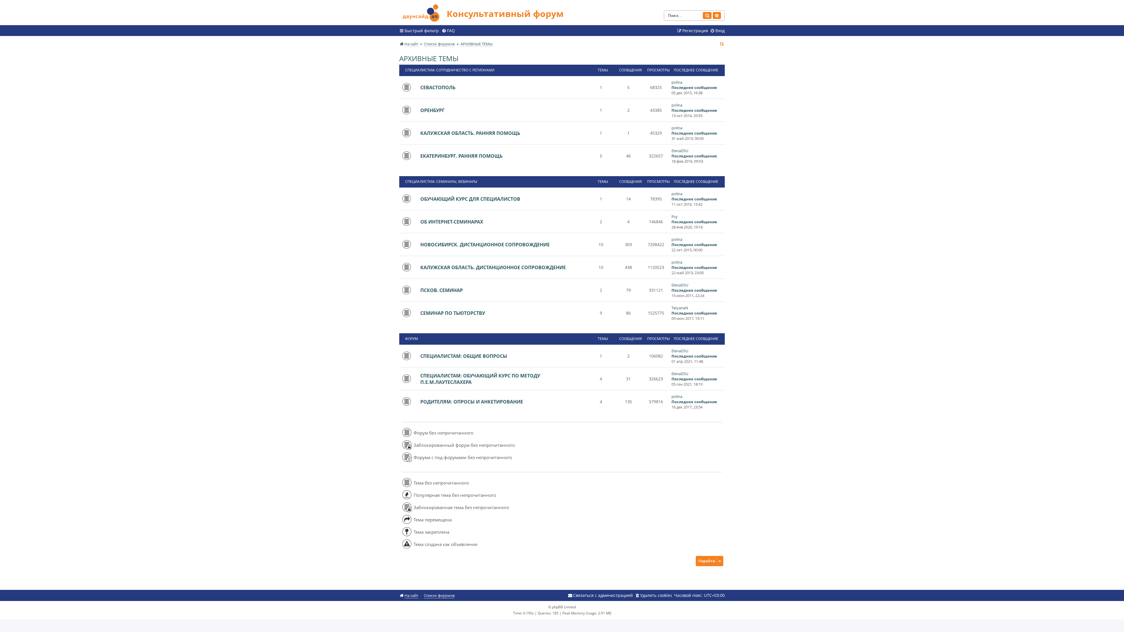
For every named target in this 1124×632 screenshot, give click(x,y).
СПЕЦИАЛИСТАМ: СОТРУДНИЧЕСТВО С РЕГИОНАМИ (449, 70)
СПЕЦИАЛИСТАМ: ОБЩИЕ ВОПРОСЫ (463, 356)
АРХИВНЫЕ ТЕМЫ (428, 58)
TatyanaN (679, 307)
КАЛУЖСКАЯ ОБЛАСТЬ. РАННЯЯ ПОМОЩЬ (470, 133)
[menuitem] (448, 31)
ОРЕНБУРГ (432, 110)
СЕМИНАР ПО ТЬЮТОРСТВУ (452, 313)
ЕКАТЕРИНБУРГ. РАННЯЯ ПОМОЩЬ (461, 156)
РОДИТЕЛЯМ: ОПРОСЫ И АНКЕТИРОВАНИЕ (471, 402)
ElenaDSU (679, 150)
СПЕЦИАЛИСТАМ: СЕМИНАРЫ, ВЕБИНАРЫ (441, 181)
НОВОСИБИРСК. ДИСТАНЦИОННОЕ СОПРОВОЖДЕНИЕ (485, 244)
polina (676, 82)
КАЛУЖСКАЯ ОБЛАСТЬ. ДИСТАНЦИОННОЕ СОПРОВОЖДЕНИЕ (493, 267)
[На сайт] (423, 12)
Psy (674, 216)
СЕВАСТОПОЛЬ (437, 87)
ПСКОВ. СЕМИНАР (441, 290)
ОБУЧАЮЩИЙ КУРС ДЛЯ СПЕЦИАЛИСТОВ (470, 199)
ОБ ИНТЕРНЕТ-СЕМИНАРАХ (451, 222)
